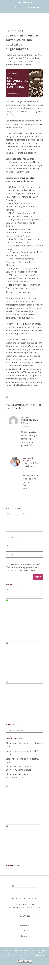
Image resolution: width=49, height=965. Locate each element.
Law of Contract (32, 405)
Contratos (16, 405)
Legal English (13, 408)
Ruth (25, 930)
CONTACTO (17, 8)
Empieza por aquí (24, 2)
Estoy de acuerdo (24, 961)
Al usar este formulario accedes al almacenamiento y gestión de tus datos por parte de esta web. (24, 567)
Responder (26, 426)
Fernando (25, 936)
